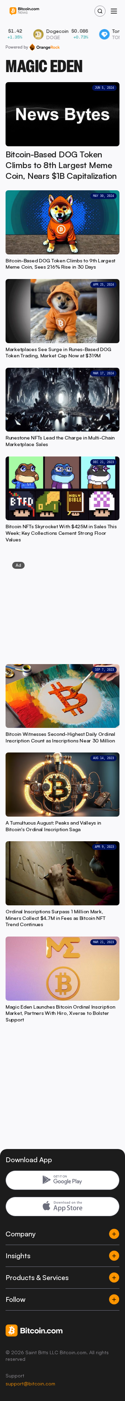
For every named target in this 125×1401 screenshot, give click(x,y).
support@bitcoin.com (30, 1383)
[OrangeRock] (45, 47)
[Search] (100, 11)
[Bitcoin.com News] (24, 11)
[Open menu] (113, 11)
